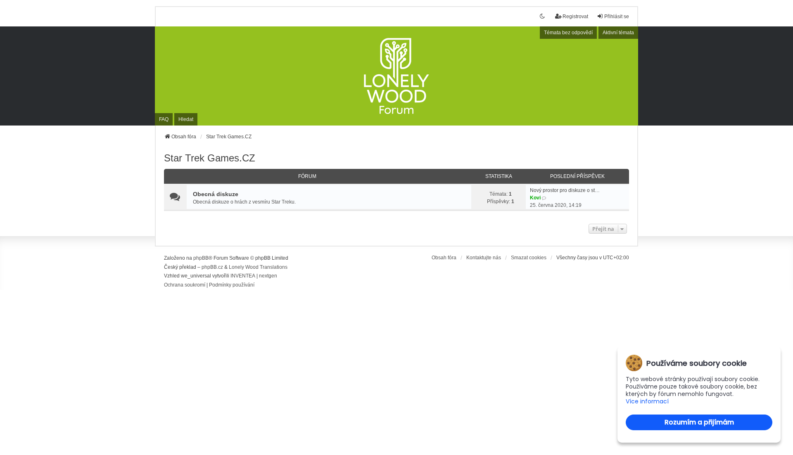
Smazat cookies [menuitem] (528, 258)
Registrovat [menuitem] (575, 16)
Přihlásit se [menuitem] (616, 16)
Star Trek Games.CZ (209, 158)
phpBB (201, 258)
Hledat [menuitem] (185, 119)
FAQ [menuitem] (164, 119)
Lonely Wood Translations (258, 267)
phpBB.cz (212, 267)
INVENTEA (242, 276)
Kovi (535, 198)
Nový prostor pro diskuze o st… (565, 190)
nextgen (268, 276)
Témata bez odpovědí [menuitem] (568, 33)
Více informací (647, 401)
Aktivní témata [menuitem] (618, 33)
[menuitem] (184, 285)
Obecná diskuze (215, 194)
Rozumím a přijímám (699, 422)
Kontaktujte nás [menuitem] (483, 258)
